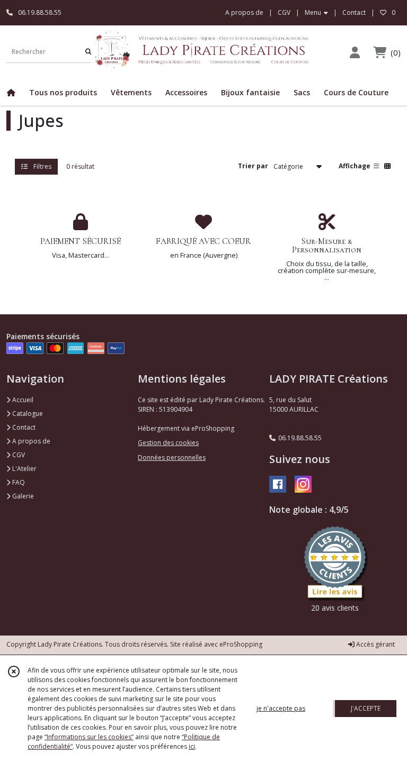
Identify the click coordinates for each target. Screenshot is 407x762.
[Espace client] (354, 52)
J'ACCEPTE (366, 708)
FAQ (18, 482)
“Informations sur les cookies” (89, 736)
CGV (18, 454)
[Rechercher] (88, 52)
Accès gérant (375, 644)
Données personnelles (172, 457)
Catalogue (27, 413)
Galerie (22, 496)
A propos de (30, 441)
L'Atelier (24, 468)
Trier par (253, 165)
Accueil (22, 399)
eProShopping (240, 644)
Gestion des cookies (168, 442)
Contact (354, 12)
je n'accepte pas (280, 708)
